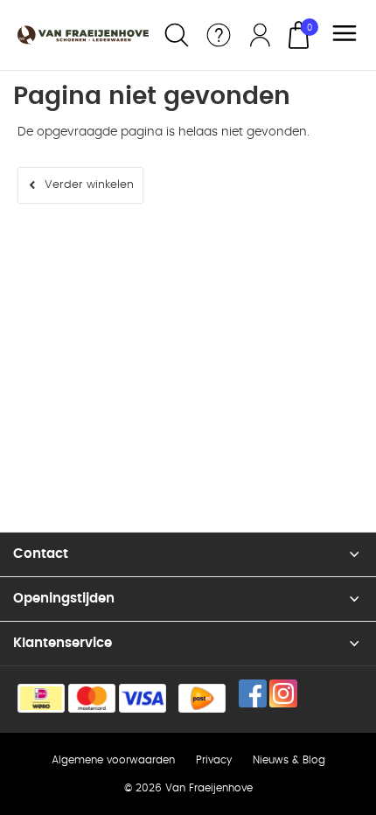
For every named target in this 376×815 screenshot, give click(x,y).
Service (219, 35)
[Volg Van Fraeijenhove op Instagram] (283, 693)
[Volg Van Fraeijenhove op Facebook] (253, 693)
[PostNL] (202, 698)
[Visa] (142, 698)
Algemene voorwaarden (113, 760)
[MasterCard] (91, 698)
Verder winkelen (89, 185)
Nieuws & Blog (289, 760)
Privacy (214, 760)
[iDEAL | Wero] (41, 698)
